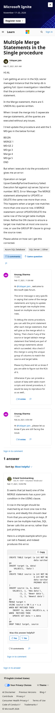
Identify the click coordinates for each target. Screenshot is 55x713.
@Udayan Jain (24, 286)
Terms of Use (39, 700)
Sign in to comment (13, 451)
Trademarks (30, 704)
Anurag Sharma (22, 274)
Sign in (49, 31)
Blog (42, 692)
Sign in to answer (12, 667)
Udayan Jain (15, 60)
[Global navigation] (3, 32)
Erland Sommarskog (23, 478)
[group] (27, 591)
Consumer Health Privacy (14, 700)
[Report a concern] (6, 263)
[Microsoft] (27, 32)
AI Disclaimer (8, 692)
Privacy (19, 696)
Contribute (7, 696)
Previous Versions (27, 692)
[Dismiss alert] (50, 4)
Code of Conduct (10, 704)
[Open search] (42, 32)
